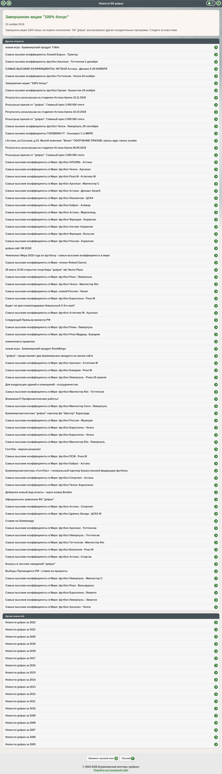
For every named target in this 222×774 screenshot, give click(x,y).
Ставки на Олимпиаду (19, 520)
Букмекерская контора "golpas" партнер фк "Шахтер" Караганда (47, 413)
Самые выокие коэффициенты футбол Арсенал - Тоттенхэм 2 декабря (51, 61)
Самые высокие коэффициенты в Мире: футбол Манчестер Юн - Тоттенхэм (54, 391)
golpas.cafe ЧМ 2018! (18, 248)
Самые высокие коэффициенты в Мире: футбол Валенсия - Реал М (49, 549)
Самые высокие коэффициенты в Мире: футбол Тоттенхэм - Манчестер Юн (54, 542)
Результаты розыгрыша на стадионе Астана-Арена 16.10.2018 (45, 111)
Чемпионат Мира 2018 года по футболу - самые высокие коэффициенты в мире (57, 255)
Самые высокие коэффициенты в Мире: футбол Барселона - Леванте (51, 592)
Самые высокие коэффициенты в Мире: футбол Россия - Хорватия (49, 241)
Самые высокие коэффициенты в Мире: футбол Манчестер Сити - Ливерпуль (56, 406)
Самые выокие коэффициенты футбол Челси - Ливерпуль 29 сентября (51, 126)
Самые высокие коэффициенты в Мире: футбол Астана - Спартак (48, 556)
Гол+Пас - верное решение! (23, 449)
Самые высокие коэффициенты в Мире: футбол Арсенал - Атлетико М (51, 363)
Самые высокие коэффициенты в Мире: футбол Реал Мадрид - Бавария (52, 334)
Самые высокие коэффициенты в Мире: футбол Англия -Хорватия (49, 226)
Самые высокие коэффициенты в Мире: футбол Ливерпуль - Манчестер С (54, 578)
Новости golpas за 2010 (20, 708)
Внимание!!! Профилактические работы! (31, 398)
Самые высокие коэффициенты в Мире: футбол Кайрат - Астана (47, 463)
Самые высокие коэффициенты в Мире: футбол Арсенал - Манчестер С (52, 183)
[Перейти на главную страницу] (9, 3)
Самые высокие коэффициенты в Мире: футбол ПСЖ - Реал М (46, 456)
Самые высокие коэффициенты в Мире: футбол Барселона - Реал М (50, 298)
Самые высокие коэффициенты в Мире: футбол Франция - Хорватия (50, 219)
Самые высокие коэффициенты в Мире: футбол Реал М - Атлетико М (50, 176)
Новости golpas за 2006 (20, 737)
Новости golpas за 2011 (20, 701)
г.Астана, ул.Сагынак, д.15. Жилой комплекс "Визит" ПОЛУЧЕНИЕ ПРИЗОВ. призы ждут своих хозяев (71, 140)
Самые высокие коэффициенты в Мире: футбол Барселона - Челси (49, 427)
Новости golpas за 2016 (20, 665)
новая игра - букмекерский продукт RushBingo (35, 348)
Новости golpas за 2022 (20, 622)
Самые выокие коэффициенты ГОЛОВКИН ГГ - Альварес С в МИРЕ (49, 133)
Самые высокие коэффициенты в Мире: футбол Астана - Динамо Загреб (52, 190)
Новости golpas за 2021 (20, 629)
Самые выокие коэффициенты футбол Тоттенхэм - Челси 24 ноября (50, 76)
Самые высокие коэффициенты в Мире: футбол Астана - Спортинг (49, 506)
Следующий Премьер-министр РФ (27, 320)
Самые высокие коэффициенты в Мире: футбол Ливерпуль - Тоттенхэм (52, 535)
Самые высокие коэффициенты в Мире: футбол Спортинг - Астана (49, 477)
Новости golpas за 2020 (20, 636)
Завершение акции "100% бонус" (26, 83)
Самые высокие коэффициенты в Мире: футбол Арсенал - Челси (48, 607)
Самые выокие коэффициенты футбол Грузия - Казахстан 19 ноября (50, 90)
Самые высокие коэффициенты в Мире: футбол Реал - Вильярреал (49, 585)
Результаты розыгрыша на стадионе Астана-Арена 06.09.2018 (45, 147)
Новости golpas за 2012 (20, 694)
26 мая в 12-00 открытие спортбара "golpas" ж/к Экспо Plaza (44, 269)
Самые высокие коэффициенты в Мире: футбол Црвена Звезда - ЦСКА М (53, 513)
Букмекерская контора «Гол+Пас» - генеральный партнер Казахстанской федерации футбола (66, 470)
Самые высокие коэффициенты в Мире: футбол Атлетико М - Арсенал (51, 312)
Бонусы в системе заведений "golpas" (30, 564)
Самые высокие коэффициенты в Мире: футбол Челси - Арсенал (48, 169)
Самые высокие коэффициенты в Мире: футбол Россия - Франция (49, 420)
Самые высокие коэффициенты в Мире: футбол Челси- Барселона (49, 485)
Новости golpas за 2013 (20, 686)
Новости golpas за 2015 (20, 672)
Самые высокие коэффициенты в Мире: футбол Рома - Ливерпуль (49, 327)
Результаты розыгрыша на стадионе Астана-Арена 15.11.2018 (45, 97)
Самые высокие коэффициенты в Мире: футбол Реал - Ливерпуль (48, 276)
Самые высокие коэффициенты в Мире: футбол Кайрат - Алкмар (48, 205)
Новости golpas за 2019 (20, 643)
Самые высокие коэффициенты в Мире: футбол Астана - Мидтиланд (50, 212)
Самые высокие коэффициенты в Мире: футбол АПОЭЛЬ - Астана (48, 162)
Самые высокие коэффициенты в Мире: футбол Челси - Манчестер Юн (51, 284)
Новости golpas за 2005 (20, 744)
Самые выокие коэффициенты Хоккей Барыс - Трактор (41, 54)
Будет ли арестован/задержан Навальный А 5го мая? (40, 305)
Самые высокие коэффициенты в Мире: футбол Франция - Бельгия (49, 233)
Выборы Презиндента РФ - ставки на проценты (36, 571)
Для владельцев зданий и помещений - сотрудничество (41, 384)
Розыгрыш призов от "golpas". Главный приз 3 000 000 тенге (44, 104)
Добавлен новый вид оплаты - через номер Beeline (38, 492)
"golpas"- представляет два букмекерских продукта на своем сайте (49, 355)
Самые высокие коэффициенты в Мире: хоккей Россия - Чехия (46, 291)
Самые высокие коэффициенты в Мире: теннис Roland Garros (46, 262)
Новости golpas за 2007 (20, 730)
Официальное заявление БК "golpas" (29, 499)
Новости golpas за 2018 (20, 651)
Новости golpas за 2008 (20, 722)
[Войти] (218, 3)
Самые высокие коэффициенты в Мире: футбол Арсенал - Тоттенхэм (50, 528)
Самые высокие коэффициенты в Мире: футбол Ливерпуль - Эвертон (51, 599)
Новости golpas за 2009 (20, 715)
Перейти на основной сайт (111, 770)
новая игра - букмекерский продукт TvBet (32, 47)
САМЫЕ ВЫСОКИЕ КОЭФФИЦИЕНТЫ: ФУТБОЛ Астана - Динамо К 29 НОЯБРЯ (56, 68)
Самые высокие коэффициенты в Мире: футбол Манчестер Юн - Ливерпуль (55, 442)
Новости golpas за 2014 (20, 679)
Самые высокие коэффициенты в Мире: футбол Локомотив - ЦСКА (49, 198)
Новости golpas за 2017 (20, 658)
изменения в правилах (20, 341)
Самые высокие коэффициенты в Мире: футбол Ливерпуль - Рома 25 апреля (55, 377)
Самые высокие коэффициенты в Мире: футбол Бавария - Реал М (48, 370)
